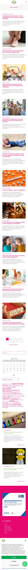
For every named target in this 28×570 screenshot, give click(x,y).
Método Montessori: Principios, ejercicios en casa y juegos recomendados (13, 222)
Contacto (6, 533)
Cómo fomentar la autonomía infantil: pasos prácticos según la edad (13, 51)
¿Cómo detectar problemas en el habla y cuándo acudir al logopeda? (13, 256)
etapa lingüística (6, 393)
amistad (9, 384)
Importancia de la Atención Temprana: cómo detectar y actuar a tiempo (13, 289)
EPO (19, 392)
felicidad (19, 393)
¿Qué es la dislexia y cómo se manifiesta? (13, 190)
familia (14, 393)
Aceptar (14, 557)
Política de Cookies (6, 568)
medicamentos (6, 399)
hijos (18, 395)
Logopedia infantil (15, 398)
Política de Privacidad (16, 568)
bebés (10, 385)
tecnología (5, 407)
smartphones (20, 406)
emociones (7, 391)
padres (17, 401)
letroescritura (18, 396)
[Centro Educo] (14, 2)
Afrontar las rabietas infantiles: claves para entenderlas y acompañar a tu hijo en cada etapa (13, 155)
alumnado (4, 384)
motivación (14, 399)
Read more (22, 445)
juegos (4, 396)
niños (12, 401)
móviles (3, 401)
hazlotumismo (14, 395)
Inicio (6, 523)
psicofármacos (17, 403)
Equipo (6, 524)
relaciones (16, 404)
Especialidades (7, 526)
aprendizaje (17, 383)
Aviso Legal (23, 568)
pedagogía (5, 403)
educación (6, 388)
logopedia (6, 398)
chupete (21, 385)
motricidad (21, 399)
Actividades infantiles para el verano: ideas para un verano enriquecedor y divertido (12, 120)
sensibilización (12, 406)
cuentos (3, 387)
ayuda (5, 385)
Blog (5, 531)
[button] (26, 541)
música (7, 401)
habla (9, 395)
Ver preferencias (14, 565)
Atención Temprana (8, 530)
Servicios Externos (8, 527)
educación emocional (11, 390)
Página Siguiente (13, 344)
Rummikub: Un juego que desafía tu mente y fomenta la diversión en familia (13, 323)
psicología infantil (7, 404)
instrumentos (22, 395)
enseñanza (15, 392)
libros (23, 396)
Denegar (14, 561)
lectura (14, 396)
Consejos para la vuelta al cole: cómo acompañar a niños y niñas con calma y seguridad (13, 17)
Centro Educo (15, 385)
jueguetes (9, 396)
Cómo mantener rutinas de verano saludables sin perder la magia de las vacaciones (12, 86)
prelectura (11, 403)
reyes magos (5, 406)
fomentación (4, 395)
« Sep (13, 375)
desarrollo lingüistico (11, 387)
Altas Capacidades (8, 528)
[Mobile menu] (26, 2)
